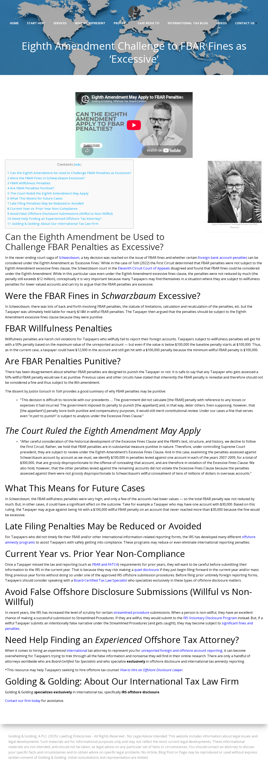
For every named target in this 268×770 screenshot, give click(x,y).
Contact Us (244, 23)
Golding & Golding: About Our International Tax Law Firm (52, 223)
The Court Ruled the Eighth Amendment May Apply (48, 193)
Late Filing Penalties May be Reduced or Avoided (45, 203)
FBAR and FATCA (105, 564)
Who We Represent (90, 23)
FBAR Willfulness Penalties (28, 183)
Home (14, 23)
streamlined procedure (131, 612)
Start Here (36, 23)
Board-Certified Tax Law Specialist (100, 580)
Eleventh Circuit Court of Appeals (144, 268)
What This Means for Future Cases (35, 198)
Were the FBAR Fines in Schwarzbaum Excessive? (46, 178)
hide (77, 164)
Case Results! (148, 23)
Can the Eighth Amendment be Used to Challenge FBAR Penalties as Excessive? (69, 173)
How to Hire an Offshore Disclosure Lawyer (151, 670)
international (77, 650)
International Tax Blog (188, 23)
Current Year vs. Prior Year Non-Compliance (42, 208)
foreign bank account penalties (222, 257)
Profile (119, 23)
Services (60, 23)
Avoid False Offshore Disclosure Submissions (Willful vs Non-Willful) (60, 213)
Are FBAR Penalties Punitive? (30, 188)
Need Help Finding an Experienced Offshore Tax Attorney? (54, 218)
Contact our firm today (22, 700)
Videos (221, 23)
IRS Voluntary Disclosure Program (210, 618)
